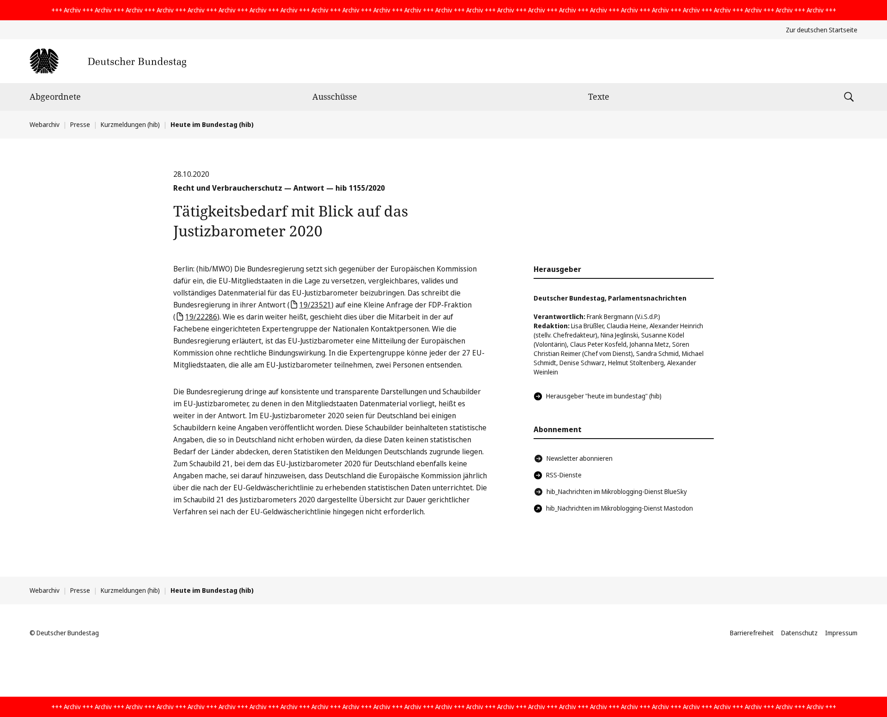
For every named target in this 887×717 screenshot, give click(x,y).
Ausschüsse (334, 96)
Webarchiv (45, 124)
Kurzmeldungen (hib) (130, 124)
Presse (80, 124)
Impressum (841, 632)
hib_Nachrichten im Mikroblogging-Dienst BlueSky (617, 491)
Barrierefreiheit (752, 632)
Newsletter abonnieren (580, 458)
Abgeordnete (55, 96)
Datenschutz (799, 632)
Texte (598, 96)
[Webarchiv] (108, 61)
